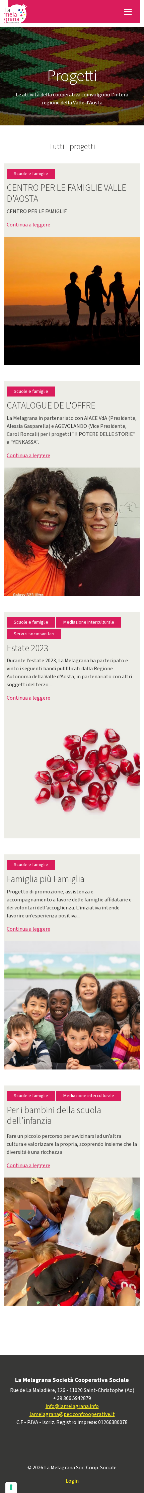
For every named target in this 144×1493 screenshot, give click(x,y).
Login (72, 1481)
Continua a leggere (28, 224)
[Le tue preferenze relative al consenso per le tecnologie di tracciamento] (11, 1487)
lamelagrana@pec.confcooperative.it (72, 1414)
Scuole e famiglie (31, 173)
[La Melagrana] (17, 11)
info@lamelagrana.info (72, 1406)
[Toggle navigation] (128, 12)
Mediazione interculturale (88, 622)
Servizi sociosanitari (34, 634)
